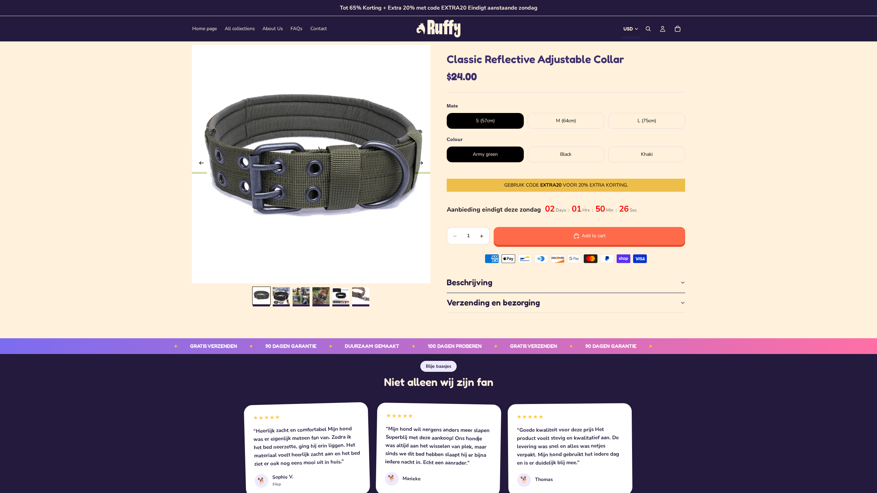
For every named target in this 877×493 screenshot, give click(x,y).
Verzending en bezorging (493, 302)
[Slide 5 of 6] (340, 295)
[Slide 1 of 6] (261, 295)
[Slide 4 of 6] (321, 295)
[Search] (648, 28)
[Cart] (677, 28)
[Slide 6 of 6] (360, 295)
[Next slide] (422, 164)
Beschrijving (469, 282)
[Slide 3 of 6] (301, 295)
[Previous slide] (199, 164)
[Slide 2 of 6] (281, 295)
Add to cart (594, 235)
